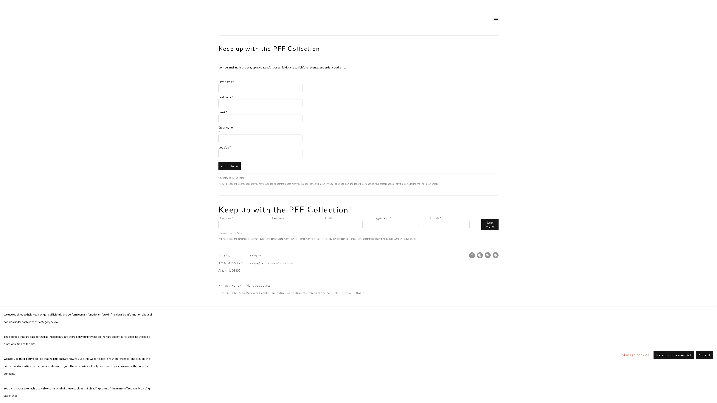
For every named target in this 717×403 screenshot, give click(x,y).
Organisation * (226, 130)
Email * (222, 112)
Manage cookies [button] (258, 285)
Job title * (224, 147)
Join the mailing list (488, 255)
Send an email (496, 255)
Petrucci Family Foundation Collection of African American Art (358, 18)
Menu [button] (496, 18)
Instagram (480, 255)
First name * (226, 81)
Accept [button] (704, 355)
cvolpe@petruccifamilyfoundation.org (272, 263)
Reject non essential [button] (673, 355)
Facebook (472, 255)
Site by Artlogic (353, 292)
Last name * (226, 97)
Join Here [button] (229, 166)
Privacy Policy (332, 183)
